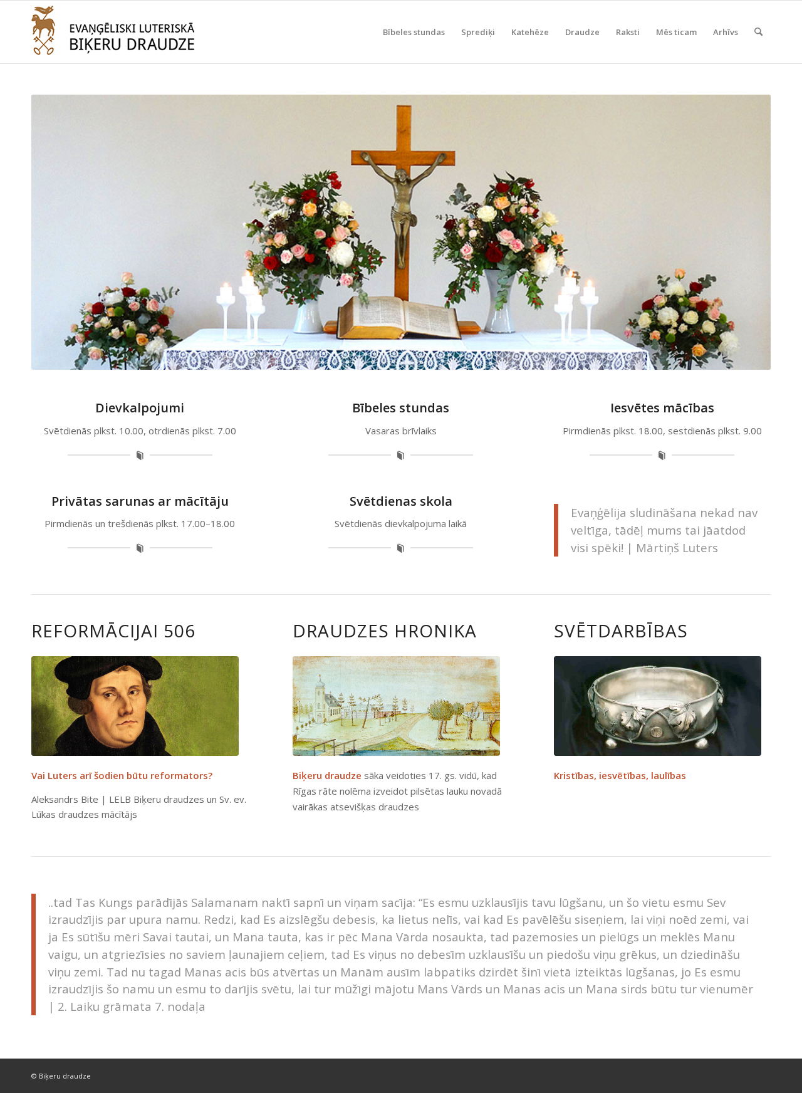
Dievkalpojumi (139, 407)
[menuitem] (414, 32)
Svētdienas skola (401, 501)
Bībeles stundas (400, 407)
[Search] (758, 32)
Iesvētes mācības (662, 407)
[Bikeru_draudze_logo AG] (112, 32)
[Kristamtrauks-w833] (657, 706)
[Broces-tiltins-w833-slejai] (396, 706)
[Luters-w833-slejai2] (135, 706)
